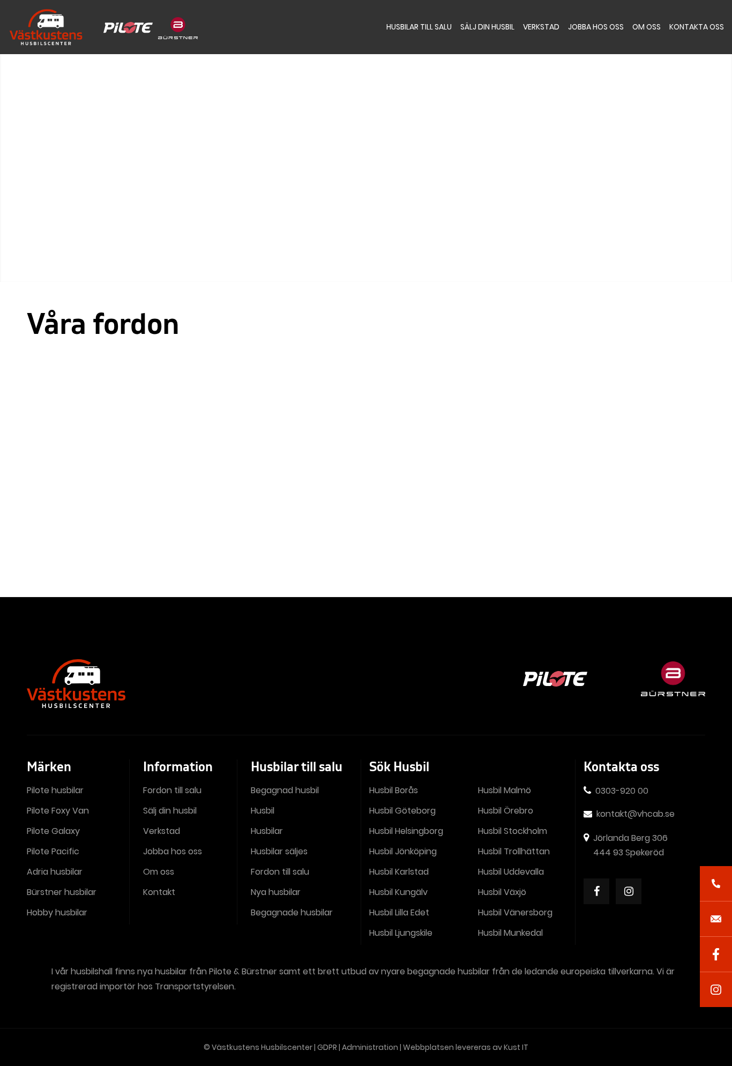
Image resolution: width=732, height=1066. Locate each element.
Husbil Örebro (505, 810)
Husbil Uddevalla (511, 872)
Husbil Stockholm (512, 831)
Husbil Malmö (504, 790)
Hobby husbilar (57, 912)
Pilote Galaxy (53, 831)
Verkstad (161, 831)
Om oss (158, 872)
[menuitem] (419, 27)
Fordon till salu (172, 790)
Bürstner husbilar (61, 892)
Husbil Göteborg (402, 810)
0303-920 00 (621, 791)
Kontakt (159, 892)
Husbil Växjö (502, 892)
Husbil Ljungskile (400, 933)
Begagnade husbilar (292, 912)
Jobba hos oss (172, 851)
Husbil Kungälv (398, 892)
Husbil (262, 810)
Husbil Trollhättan (514, 851)
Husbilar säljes (279, 851)
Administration (370, 1047)
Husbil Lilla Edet (399, 912)
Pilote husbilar (55, 790)
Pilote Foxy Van (58, 810)
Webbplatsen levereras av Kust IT (465, 1047)
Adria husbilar (55, 872)
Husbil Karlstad (399, 872)
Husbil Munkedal (510, 933)
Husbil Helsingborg (406, 831)
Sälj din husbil (170, 810)
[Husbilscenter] (45, 27)
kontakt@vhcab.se (635, 814)
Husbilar (267, 831)
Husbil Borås (393, 790)
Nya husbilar (276, 892)
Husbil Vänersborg (515, 912)
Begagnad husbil (285, 790)
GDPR (327, 1047)
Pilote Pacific (53, 851)
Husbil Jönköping (403, 851)
